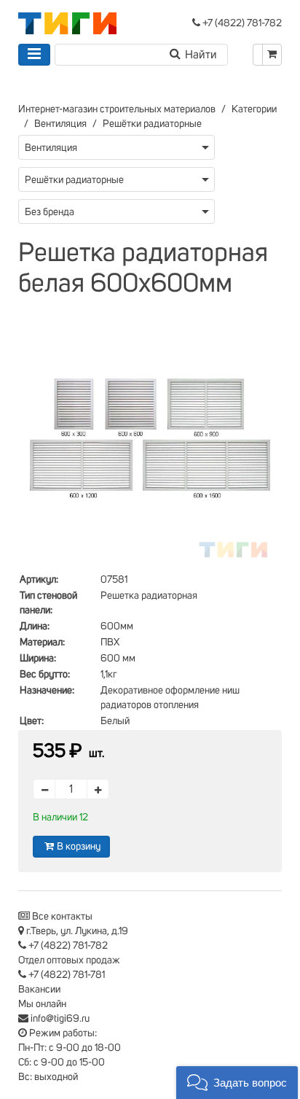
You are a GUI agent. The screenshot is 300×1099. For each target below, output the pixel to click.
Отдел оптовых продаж (69, 960)
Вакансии (39, 990)
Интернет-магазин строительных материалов (117, 109)
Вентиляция (60, 124)
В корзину (78, 847)
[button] (237, 1082)
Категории (254, 109)
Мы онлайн (42, 1004)
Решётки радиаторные (152, 124)
